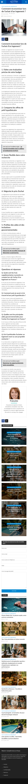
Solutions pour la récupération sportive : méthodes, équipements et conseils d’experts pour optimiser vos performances (14, 473)
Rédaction (6, 767)
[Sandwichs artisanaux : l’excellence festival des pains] (14, 678)
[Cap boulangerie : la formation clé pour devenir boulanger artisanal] (14, 702)
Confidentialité (7, 769)
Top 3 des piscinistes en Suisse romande (14, 454)
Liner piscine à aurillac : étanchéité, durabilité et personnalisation (14, 527)
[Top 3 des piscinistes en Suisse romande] (14, 628)
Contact (5, 764)
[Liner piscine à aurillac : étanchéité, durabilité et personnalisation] (14, 726)
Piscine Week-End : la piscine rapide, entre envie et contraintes (14, 436)
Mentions (6, 772)
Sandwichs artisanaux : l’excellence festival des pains (14, 491)
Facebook (6, 775)
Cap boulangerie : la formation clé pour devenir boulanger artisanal (14, 509)
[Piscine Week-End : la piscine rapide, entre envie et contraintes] (14, 605)
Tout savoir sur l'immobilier (9, 6)
